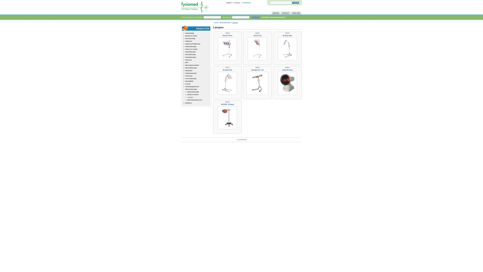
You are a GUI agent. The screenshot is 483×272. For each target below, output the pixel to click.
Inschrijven (266, 17)
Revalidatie (189, 81)
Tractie (187, 84)
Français (237, 3)
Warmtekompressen (194, 100)
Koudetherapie (190, 57)
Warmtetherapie (225, 23)
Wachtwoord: (227, 17)
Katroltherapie (190, 54)
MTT (186, 62)
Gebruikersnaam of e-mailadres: (192, 17)
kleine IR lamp (287, 70)
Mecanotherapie (191, 68)
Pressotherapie (190, 78)
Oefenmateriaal (190, 73)
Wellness (188, 103)
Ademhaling (189, 33)
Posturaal (188, 76)
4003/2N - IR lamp (227, 104)
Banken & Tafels (191, 36)
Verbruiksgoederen (192, 87)
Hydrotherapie (190, 52)
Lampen (235, 23)
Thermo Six (257, 36)
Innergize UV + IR (257, 70)
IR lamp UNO (287, 36)
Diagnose (188, 41)
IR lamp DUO (227, 70)
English (229, 3)
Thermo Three (227, 36)
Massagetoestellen (192, 65)
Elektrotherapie (190, 46)
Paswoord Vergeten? (278, 17)
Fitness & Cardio (191, 49)
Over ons (296, 13)
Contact (285, 13)
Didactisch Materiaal (192, 44)
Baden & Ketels (193, 94)
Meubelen (188, 71)
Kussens (188, 60)
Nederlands (246, 3)
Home (216, 23)
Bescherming (190, 38)
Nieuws (276, 13)
